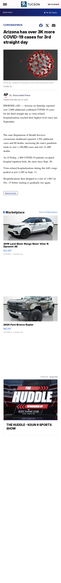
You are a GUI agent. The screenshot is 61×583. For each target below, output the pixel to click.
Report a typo (10, 193)
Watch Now (53, 4)
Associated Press (21, 95)
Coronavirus (13, 25)
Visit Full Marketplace (48, 212)
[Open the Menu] (4, 4)
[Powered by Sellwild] (53, 377)
